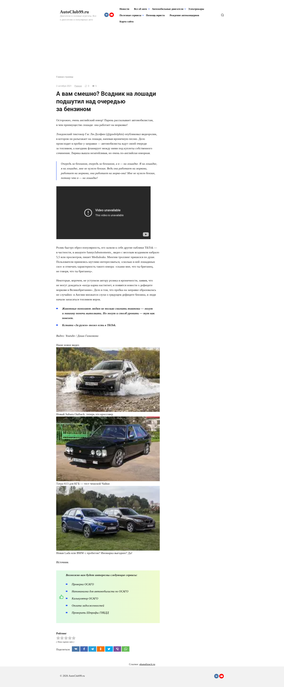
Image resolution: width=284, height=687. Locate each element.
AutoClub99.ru (74, 11)
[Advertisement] (142, 53)
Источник (62, 562)
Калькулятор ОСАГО (85, 598)
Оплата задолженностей (88, 605)
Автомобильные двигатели (167, 9)
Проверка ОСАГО (83, 584)
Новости (124, 9)
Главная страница (64, 76)
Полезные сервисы (130, 15)
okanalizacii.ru (147, 664)
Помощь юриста (155, 15)
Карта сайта (127, 21)
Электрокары (196, 9)
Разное (78, 86)
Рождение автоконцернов (184, 15)
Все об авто (140, 9)
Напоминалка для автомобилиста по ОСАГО (100, 591)
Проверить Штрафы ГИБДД (90, 612)
